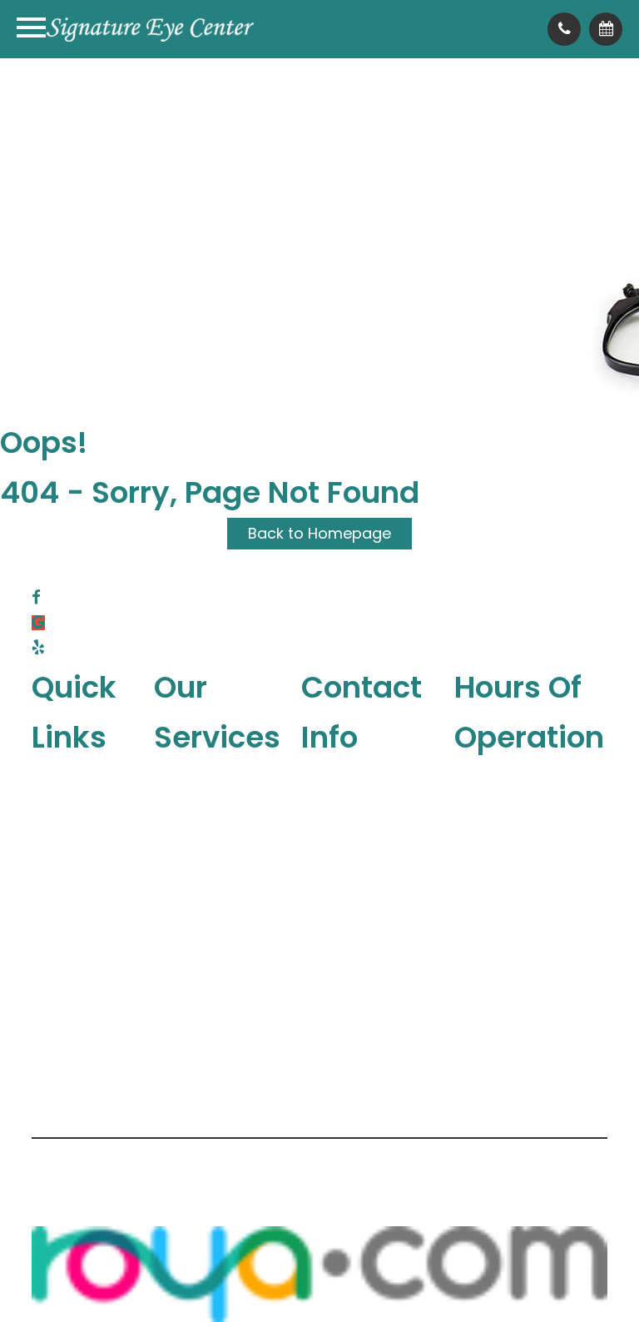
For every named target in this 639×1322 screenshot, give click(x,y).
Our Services (104, 799)
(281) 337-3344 (367, 839)
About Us (91, 774)
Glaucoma (219, 874)
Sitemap (180, 1182)
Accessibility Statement (497, 1153)
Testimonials (105, 874)
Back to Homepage (319, 533)
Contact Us (100, 899)
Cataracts (218, 949)
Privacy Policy (81, 1182)
